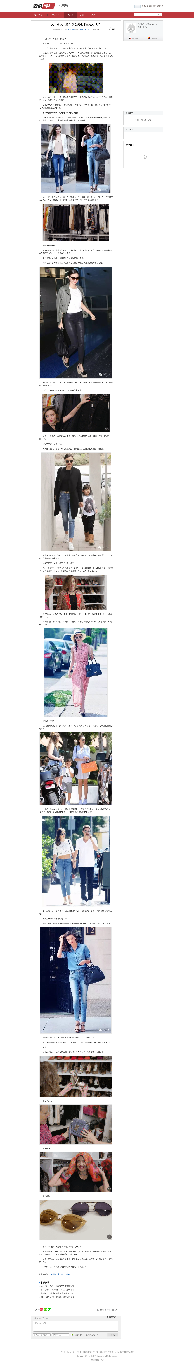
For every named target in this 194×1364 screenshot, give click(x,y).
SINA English (112, 1352)
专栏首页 (38, 15)
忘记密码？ (94, 1335)
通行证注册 (122, 1352)
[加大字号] (113, 29)
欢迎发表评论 (112, 1317)
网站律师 (103, 1352)
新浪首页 (152, 6)
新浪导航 (160, 6)
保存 (101, 1310)
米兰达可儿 (55, 1274)
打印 (108, 1310)
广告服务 (79, 1352)
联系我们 (87, 1352)
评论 (93, 15)
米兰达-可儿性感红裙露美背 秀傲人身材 (57, 1293)
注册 (87, 1335)
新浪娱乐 (145, 6)
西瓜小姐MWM (85, 29)
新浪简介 (63, 1352)
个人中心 (56, 15)
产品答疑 (130, 1352)
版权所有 (100, 1360)
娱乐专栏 (71, 29)
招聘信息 (95, 1352)
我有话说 (96, 29)
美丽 (68, 1274)
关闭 (115, 1310)
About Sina (71, 1352)
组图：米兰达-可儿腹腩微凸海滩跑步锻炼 (57, 1297)
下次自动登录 (78, 1335)
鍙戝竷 (112, 1335)
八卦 (82, 15)
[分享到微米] (42, 1309)
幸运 (63, 1274)
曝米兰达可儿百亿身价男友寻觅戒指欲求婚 (58, 1286)
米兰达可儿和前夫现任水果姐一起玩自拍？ (58, 1290)
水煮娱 (70, 15)
